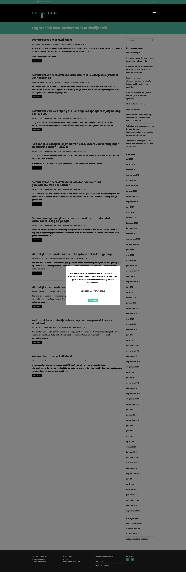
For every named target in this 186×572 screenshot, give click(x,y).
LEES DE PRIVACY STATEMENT (93, 291)
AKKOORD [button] (93, 300)
